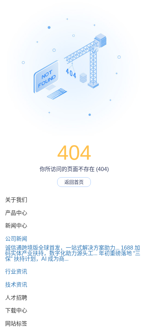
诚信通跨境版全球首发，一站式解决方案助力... (62, 248)
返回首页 (74, 182)
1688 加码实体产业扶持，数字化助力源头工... (72, 250)
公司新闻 (16, 239)
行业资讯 (16, 271)
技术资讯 (16, 285)
